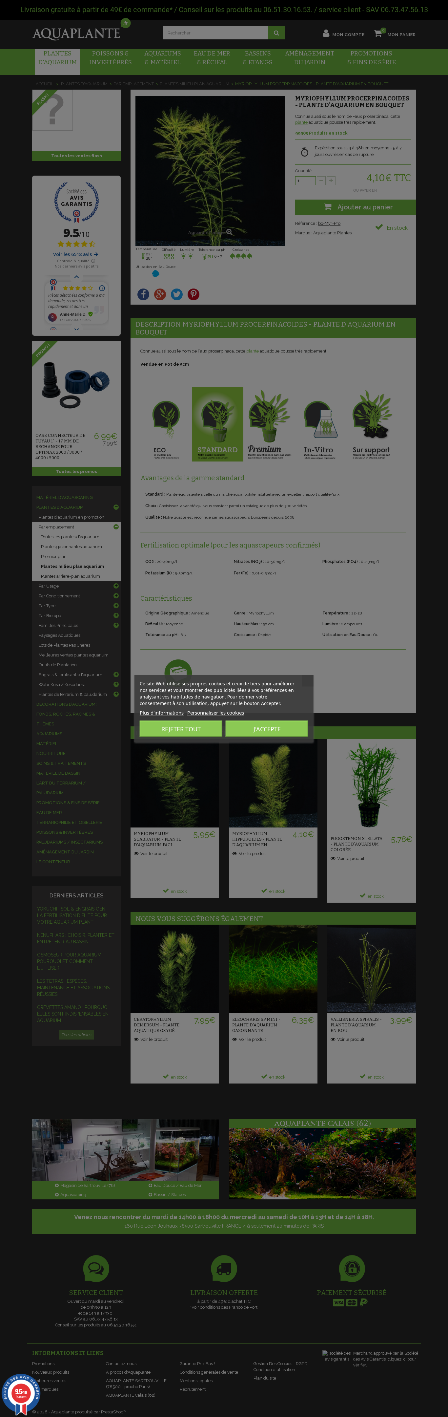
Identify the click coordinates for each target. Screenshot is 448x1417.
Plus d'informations (162, 712)
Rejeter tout (181, 729)
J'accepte (267, 729)
